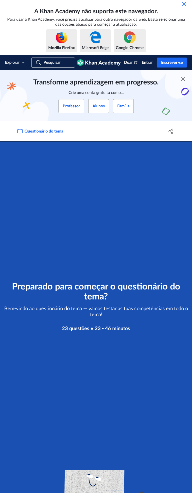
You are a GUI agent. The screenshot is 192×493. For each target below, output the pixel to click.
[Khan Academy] (99, 62)
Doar (128, 63)
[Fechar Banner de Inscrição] (183, 79)
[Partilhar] (171, 131)
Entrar (147, 63)
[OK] (184, 4)
